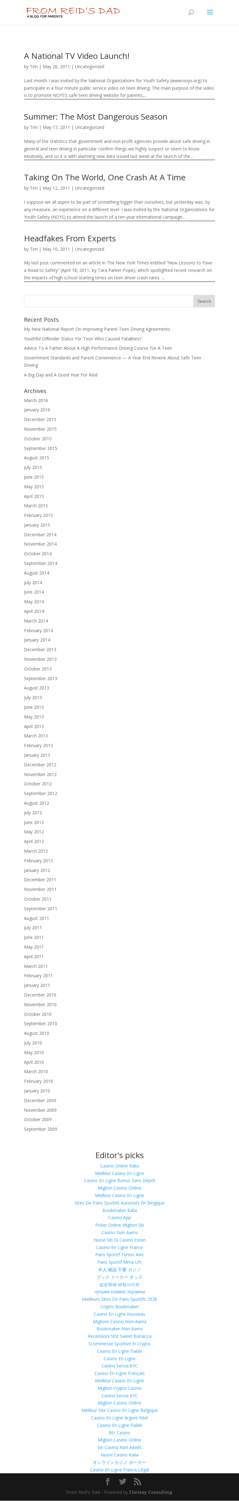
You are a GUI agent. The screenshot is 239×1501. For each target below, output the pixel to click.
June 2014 (34, 592)
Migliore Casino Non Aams (120, 1321)
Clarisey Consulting (150, 1492)
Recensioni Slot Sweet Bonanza (120, 1336)
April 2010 (34, 1062)
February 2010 (38, 1081)
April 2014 (34, 611)
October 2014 (38, 553)
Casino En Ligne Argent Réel (119, 1418)
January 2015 (37, 525)
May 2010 (34, 1052)
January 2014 (37, 640)
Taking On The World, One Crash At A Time (104, 177)
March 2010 (36, 1071)
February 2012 (38, 861)
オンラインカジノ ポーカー (119, 1462)
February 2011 (38, 975)
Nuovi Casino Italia (119, 1455)
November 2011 (40, 889)
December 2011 (40, 880)
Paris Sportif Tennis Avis (119, 1254)
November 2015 (40, 429)
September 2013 (40, 678)
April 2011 (34, 956)
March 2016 (36, 400)
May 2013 (34, 717)
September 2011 (40, 908)
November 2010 (40, 1004)
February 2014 (38, 630)
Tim (34, 66)
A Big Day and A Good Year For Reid (60, 375)
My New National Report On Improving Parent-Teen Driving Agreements (97, 329)
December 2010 (40, 995)
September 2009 (40, 1129)
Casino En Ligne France (119, 1247)
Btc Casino (119, 1433)
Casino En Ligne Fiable (119, 1351)
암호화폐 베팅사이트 (119, 1284)
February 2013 (38, 745)
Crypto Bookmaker (120, 1306)
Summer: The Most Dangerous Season (95, 116)
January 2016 (37, 410)
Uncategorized (89, 66)
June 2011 (34, 937)
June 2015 (34, 477)
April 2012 (34, 841)
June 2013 (34, 707)
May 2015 (34, 487)
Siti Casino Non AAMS (119, 1447)
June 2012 (34, 822)
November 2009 (40, 1110)
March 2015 (36, 506)
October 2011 (38, 899)
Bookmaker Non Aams (119, 1329)
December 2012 (40, 765)
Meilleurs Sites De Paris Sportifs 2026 (119, 1299)
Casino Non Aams (119, 1232)
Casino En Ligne (120, 1358)
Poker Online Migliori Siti (119, 1225)
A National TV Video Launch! (76, 55)
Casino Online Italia (119, 1166)
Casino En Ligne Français (120, 1373)
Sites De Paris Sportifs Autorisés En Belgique (120, 1203)
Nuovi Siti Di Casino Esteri (120, 1240)
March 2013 (36, 736)
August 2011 (36, 918)
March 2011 (36, 966)
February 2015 (38, 515)
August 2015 (36, 458)
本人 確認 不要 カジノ (119, 1269)
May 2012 (34, 832)
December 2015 (40, 419)
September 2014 (40, 563)
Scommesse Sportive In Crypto (119, 1344)
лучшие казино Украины (119, 1292)
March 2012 (36, 851)
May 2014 (34, 601)
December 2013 (40, 649)
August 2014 (36, 573)
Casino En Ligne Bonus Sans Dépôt (119, 1180)
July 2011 (33, 927)
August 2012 (36, 803)
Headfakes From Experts (70, 238)
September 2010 (40, 1023)
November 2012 (40, 774)
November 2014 (40, 544)
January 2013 (37, 755)
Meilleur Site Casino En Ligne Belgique (119, 1410)
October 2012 (38, 784)
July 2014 (33, 582)
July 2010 (33, 1043)
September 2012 (40, 793)
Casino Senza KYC (119, 1366)
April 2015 (34, 496)
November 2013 (40, 659)
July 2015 (33, 467)
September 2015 (40, 448)
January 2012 (37, 870)
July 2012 (33, 813)
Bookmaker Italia (119, 1210)
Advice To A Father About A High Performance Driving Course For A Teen (98, 348)
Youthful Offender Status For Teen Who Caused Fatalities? (82, 339)
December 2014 (40, 534)
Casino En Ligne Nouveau (119, 1314)
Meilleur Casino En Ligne (119, 1173)
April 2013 (34, 726)
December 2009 (40, 1100)
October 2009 (38, 1119)
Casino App (119, 1217)
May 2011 (34, 947)
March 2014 (36, 621)
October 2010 (38, 1014)
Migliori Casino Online (119, 1188)
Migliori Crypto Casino (119, 1388)
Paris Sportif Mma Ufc (119, 1262)
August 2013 (36, 688)
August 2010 (36, 1033)
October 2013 (38, 669)
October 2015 (38, 439)
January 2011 (37, 985)
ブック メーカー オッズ (119, 1277)
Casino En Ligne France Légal (119, 1470)
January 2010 (37, 1091)
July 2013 (33, 697)
